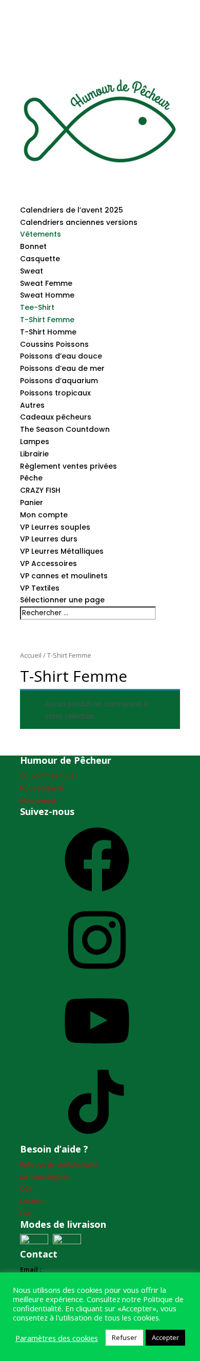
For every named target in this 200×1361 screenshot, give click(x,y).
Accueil (31, 655)
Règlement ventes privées (68, 466)
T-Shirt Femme (47, 320)
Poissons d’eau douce (61, 356)
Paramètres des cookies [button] (56, 1338)
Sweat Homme (47, 295)
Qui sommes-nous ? (48, 775)
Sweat (31, 271)
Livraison (33, 1201)
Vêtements (40, 234)
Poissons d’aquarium (59, 380)
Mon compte (44, 515)
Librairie (34, 454)
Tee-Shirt (37, 307)
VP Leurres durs (48, 539)
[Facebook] (97, 895)
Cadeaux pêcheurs (55, 417)
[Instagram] (97, 976)
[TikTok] (97, 1138)
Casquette (40, 259)
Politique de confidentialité (59, 1164)
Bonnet (33, 246)
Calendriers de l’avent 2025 (71, 210)
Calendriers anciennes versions (78, 222)
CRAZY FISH (40, 490)
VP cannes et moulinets (64, 576)
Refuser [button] (124, 1337)
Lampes (34, 441)
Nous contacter (42, 788)
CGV (26, 1188)
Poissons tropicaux (55, 393)
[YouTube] (97, 1057)
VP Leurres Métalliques (62, 551)
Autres (32, 405)
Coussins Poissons (54, 344)
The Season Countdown (65, 429)
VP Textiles (39, 588)
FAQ (26, 1213)
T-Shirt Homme (48, 332)
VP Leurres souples (55, 527)
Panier (31, 502)
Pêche (31, 478)
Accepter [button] (165, 1337)
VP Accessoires (48, 563)
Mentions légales (44, 1176)
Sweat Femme (46, 283)
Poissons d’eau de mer (62, 368)
